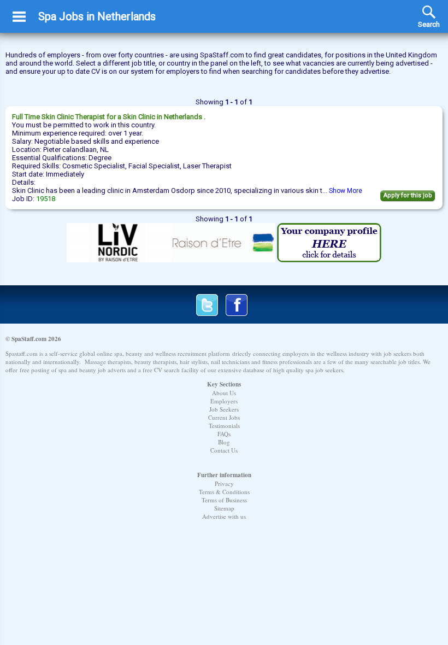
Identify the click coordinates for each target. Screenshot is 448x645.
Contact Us (224, 450)
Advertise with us (224, 516)
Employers (224, 401)
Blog (224, 442)
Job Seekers (224, 409)
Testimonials (224, 425)
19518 (45, 199)
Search (429, 12)
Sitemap (224, 508)
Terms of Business (224, 500)
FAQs (224, 434)
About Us (224, 393)
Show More (345, 191)
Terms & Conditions (224, 492)
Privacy (224, 483)
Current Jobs (224, 417)
